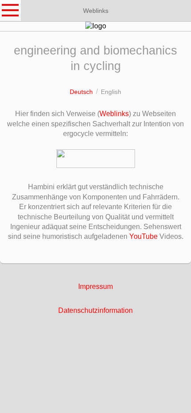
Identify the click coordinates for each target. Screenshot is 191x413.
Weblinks (114, 113)
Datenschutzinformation (95, 310)
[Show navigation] (10, 10)
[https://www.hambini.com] (95, 158)
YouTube (143, 236)
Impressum (95, 286)
